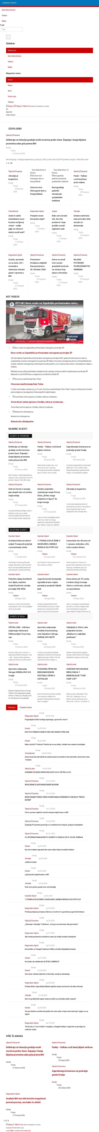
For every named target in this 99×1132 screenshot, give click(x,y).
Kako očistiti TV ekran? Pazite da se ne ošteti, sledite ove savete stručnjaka (55, 744)
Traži (2, 25)
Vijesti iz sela (17, 616)
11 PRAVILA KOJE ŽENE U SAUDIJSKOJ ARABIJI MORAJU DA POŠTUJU (48, 544)
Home (10, 80)
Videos (4, 15)
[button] (14, 163)
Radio (4, 21)
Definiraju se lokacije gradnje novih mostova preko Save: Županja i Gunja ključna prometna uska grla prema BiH (19, 453)
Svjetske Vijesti (18, 530)
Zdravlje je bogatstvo (76, 489)
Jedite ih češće (31, 862)
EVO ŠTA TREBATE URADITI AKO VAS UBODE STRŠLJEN (47, 732)
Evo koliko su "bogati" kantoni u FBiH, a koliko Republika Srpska (50, 949)
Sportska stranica (8, 10)
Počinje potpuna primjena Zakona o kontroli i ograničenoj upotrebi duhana (54, 912)
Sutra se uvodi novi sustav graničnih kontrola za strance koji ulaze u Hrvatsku (60, 266)
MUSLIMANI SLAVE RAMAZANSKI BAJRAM (42, 785)
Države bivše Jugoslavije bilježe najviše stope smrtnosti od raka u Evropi (54, 986)
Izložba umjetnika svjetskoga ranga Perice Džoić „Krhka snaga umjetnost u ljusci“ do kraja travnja (48, 495)
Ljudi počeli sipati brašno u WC (37, 875)
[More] (20, 297)
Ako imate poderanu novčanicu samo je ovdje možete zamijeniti (50, 937)
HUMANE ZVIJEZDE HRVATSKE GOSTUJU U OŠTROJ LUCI (48, 772)
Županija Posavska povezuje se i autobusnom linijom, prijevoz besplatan (54, 825)
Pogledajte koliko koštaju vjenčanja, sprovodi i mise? (46, 720)
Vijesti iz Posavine (19, 436)
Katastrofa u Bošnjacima (22, 421)
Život (10, 91)
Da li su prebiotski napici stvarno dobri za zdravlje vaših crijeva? (50, 999)
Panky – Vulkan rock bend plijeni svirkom (72, 1047)
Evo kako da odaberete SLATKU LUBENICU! (42, 962)
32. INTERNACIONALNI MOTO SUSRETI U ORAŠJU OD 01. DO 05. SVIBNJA (54, 837)
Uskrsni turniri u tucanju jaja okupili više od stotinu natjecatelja (20, 492)
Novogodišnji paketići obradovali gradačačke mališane (58, 194)
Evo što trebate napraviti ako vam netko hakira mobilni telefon (49, 850)
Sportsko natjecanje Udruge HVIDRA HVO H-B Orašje (19, 672)
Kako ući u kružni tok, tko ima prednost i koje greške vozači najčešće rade (59, 222)
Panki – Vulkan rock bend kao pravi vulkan (80, 179)
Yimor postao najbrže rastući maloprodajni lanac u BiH (46, 812)
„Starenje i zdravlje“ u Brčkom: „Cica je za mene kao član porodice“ (51, 924)
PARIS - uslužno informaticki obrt (20, 1131)
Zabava (11, 102)
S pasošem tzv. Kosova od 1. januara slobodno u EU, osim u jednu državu (78, 544)
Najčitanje (11, 707)
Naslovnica (12, 50)
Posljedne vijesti (26, 707)
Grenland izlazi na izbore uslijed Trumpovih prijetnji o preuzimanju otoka (20, 544)
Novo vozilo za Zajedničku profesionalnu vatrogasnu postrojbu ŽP (41, 353)
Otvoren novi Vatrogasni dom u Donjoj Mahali (38, 190)
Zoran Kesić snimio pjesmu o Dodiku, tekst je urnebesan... (37, 402)
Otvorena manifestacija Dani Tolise (27, 384)
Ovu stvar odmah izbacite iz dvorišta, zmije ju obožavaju (47, 974)
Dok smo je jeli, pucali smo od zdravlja (40, 887)
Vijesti (10, 85)
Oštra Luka (12, 96)
